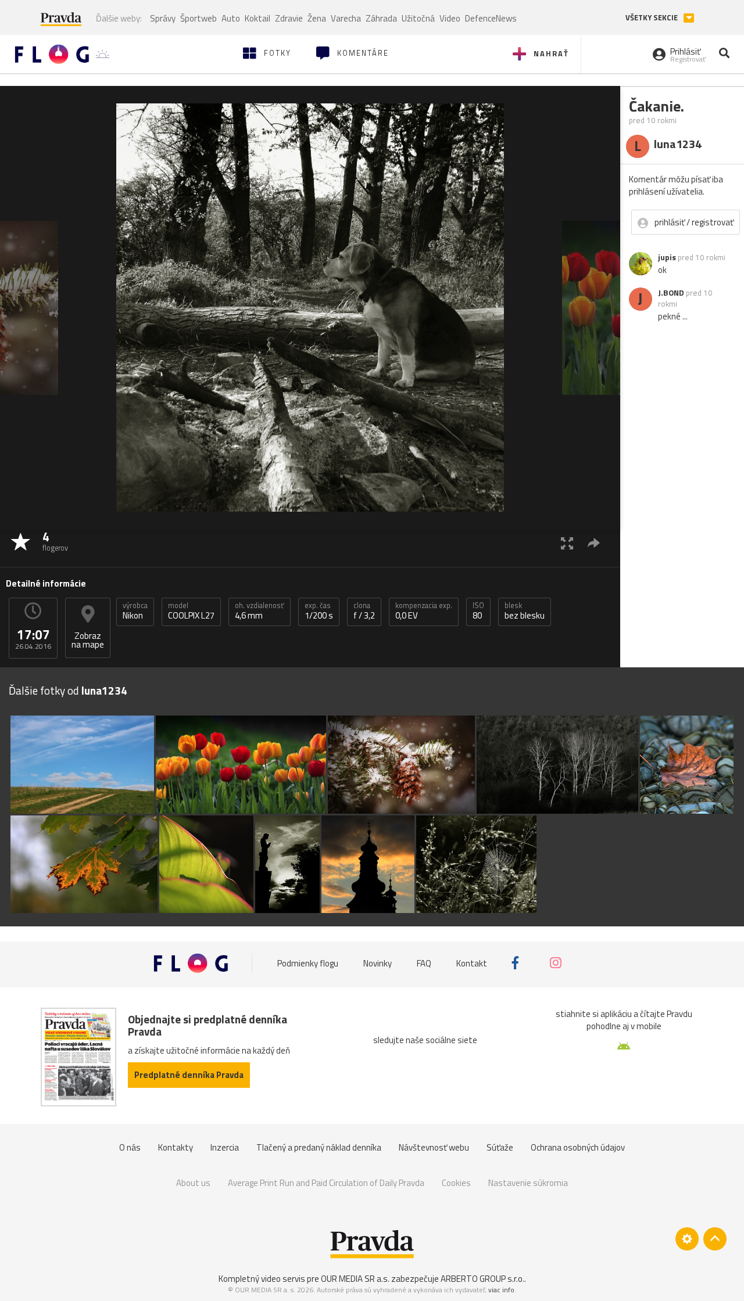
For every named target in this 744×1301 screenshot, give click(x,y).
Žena (316, 18)
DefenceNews (491, 18)
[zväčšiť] (567, 543)
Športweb (198, 18)
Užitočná (418, 18)
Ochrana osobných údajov (578, 1147)
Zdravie (289, 18)
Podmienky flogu (307, 963)
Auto (230, 18)
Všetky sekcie (652, 17)
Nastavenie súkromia (528, 1183)
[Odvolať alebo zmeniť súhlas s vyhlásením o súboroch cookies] (687, 1238)
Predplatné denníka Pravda (189, 1074)
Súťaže (500, 1147)
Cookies (456, 1183)
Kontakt (471, 963)
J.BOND (671, 293)
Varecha (346, 18)
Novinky (377, 963)
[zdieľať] (594, 543)
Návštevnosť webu (434, 1147)
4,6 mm (259, 611)
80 (478, 611)
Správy (163, 18)
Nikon (135, 611)
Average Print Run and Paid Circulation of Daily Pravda (326, 1183)
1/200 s (319, 611)
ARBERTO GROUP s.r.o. (482, 1278)
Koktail (257, 18)
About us (193, 1183)
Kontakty (175, 1147)
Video (449, 18)
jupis (667, 257)
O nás (130, 1147)
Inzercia (224, 1147)
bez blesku (525, 611)
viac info (501, 1289)
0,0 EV (423, 611)
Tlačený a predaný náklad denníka (318, 1147)
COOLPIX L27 (191, 611)
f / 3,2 (364, 611)
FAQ (424, 963)
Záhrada (381, 18)
